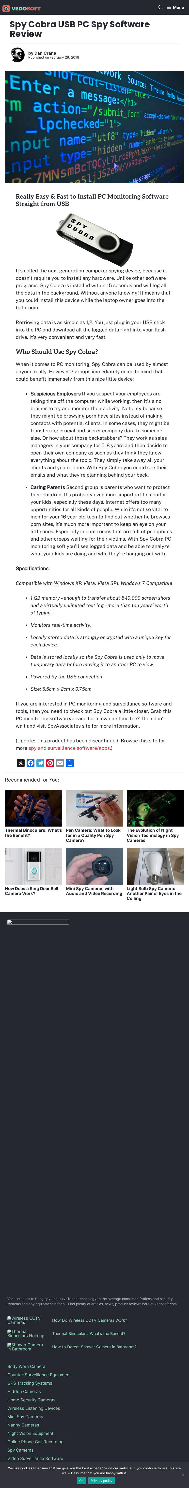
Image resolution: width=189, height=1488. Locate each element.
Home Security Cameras (31, 1399)
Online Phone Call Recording (35, 1441)
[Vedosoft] (21, 8)
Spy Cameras (20, 1450)
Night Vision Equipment (30, 1433)
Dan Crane (45, 53)
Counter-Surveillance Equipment (39, 1374)
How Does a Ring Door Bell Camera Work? (31, 891)
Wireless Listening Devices (33, 1408)
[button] (160, 7)
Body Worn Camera (26, 1366)
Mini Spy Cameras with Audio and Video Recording (94, 891)
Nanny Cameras (23, 1425)
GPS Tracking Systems (29, 1383)
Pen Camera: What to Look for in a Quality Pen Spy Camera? (93, 835)
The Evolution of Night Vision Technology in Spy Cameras (153, 835)
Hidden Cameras (24, 1391)
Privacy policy (101, 1481)
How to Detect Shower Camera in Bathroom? (94, 1346)
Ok (81, 1481)
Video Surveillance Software (35, 1458)
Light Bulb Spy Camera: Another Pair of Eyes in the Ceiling (154, 893)
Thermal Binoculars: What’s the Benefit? (88, 1333)
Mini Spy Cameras (25, 1416)
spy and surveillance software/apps (69, 748)
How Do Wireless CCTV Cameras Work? (89, 1320)
